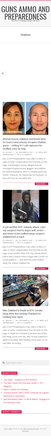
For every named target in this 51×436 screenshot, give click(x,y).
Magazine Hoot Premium (31, 429)
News (41, 152)
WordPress (25, 431)
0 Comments (27, 155)
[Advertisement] (25, 69)
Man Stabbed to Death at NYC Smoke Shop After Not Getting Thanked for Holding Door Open (23, 313)
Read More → (41, 184)
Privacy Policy (8, 429)
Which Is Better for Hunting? (15, 389)
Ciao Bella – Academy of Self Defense (20, 379)
